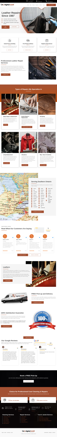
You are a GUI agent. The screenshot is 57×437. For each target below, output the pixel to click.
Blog (12, 432)
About (5, 432)
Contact (53, 432)
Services (8, 432)
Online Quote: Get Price (42, 400)
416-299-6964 (40, 1)
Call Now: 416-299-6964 (13, 400)
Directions (19, 410)
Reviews (50, 432)
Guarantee (46, 432)
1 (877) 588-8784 (50, 1)
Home (3, 432)
